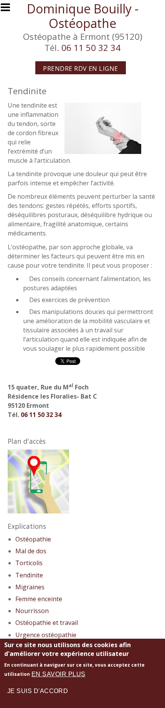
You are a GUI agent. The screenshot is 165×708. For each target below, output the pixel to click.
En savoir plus (58, 674)
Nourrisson (32, 611)
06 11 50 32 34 (90, 48)
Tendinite (29, 575)
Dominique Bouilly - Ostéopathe (83, 15)
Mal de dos (30, 551)
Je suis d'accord (37, 691)
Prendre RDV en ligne (80, 68)
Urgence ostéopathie (45, 635)
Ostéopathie (33, 539)
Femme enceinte (38, 599)
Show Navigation (9, 9)
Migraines (30, 587)
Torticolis (29, 563)
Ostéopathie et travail (46, 622)
